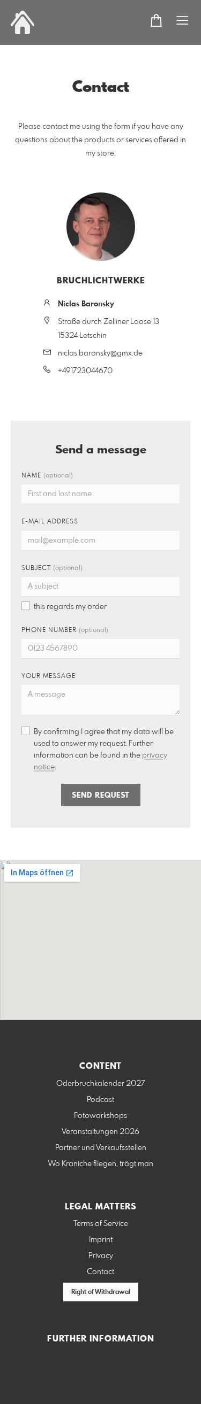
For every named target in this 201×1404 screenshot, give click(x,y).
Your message (48, 676)
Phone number (64, 630)
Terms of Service (100, 1224)
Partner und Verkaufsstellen (100, 1148)
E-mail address (49, 522)
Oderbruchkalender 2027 (100, 1083)
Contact (100, 1272)
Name (47, 476)
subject (52, 568)
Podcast (100, 1100)
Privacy (100, 1256)
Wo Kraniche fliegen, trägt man (100, 1164)
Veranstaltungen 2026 (100, 1132)
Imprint (101, 1240)
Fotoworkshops (100, 1116)
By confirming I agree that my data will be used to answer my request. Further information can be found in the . (104, 749)
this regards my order (70, 607)
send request (101, 795)
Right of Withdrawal (100, 1292)
